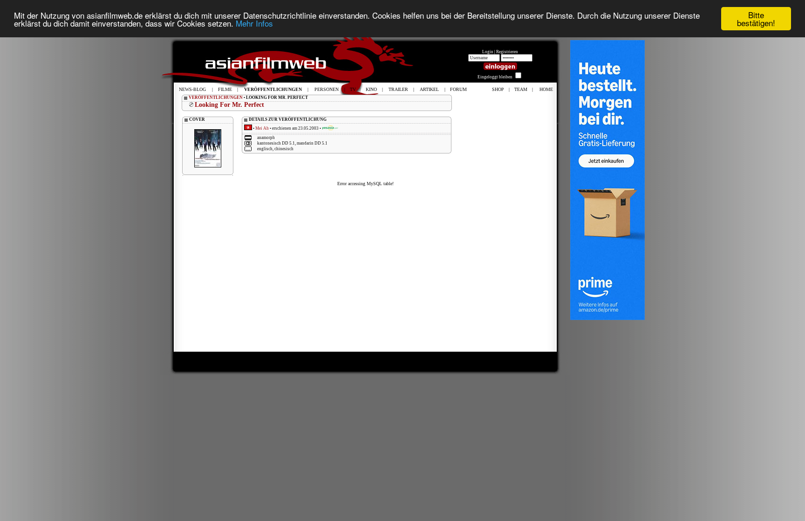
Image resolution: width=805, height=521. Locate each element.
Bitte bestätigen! (756, 18)
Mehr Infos (254, 23)
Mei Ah (262, 128)
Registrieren (507, 51)
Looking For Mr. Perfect (229, 104)
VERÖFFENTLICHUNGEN (216, 97)
